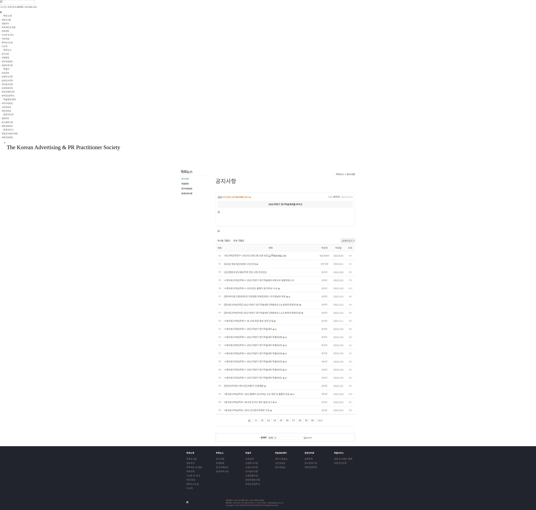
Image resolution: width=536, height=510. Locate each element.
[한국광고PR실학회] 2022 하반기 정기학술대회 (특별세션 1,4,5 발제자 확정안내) (262, 312)
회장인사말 (191, 458)
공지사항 (185, 178)
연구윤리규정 (251, 471)
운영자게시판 (186, 193)
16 (287, 420)
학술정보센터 (9, 99)
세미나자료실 (281, 458)
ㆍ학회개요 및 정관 (7, 27)
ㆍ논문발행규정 (6, 88)
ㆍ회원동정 (4, 57)
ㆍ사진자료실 (5, 107)
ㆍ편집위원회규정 (7, 91)
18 (300, 420)
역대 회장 (190, 479)
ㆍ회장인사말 (5, 19)
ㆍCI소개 (3, 46)
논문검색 (249, 458)
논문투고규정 (251, 463)
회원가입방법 (340, 463)
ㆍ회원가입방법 (6, 137)
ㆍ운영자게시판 (6, 65)
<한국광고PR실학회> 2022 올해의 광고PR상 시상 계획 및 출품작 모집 (257, 394)
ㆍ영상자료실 (5, 110)
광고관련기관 (311, 463)
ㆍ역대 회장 (4, 38)
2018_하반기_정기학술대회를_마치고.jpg (237, 197)
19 (306, 420)
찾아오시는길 (192, 484)
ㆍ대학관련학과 (6, 126)
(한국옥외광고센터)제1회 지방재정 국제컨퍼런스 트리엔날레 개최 (255, 296)
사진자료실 (280, 463)
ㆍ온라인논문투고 (7, 95)
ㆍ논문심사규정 (6, 80)
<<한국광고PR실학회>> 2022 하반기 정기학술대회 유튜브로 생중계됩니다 (259, 280)
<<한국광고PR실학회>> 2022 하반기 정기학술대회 (248, 329)
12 (262, 420)
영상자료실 (280, 467)
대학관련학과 (311, 467)
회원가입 (10, 7)
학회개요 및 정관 (194, 467)
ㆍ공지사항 (4, 53)
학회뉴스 (7, 50)
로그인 (4, 7)
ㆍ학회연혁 (4, 31)
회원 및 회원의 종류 (343, 458)
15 (281, 420)
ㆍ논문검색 (4, 72)
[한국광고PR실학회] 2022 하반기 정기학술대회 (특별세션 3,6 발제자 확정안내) (261, 304)
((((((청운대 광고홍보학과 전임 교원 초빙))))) (245, 272)
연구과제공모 (186, 188)
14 (274, 420)
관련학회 (309, 458)
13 (268, 420)
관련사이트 (8, 114)
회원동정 (185, 183)
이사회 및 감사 (193, 475)
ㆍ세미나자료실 (6, 103)
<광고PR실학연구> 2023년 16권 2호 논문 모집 (246, 255)
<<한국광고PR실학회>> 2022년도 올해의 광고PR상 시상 (250, 288)
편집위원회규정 (252, 479)
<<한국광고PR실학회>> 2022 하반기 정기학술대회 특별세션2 (253, 369)
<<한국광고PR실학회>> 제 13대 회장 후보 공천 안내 (248, 320)
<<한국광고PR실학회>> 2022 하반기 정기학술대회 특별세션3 (253, 361)
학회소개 (7, 15)
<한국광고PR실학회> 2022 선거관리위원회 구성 (246, 410)
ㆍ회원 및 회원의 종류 (9, 133)
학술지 (6, 69)
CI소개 (189, 488)
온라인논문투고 (252, 484)
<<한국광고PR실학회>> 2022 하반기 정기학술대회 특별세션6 (253, 337)
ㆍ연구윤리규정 (6, 84)
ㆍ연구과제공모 (6, 61)
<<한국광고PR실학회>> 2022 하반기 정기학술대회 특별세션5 (253, 345)
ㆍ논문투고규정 (6, 76)
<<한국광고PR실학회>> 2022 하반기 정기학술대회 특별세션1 (253, 377)
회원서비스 (8, 129)
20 (312, 420)
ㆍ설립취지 (4, 23)
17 (293, 420)
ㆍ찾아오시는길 (6, 42)
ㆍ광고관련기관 (6, 122)
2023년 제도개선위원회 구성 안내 (240, 264)
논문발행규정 (251, 475)
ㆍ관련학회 (4, 118)
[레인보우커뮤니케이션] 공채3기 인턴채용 (244, 385)
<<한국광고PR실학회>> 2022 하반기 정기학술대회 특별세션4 (253, 353)
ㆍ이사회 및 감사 (7, 34)
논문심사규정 (251, 467)
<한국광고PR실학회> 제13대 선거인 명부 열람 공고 (248, 402)
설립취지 (190, 463)
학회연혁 (190, 471)
